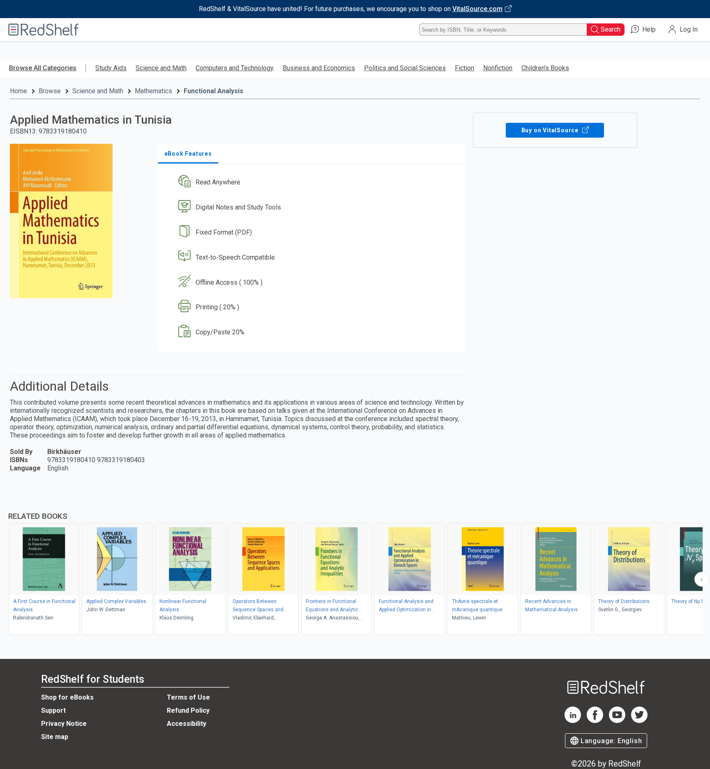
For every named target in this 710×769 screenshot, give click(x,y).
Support (53, 710)
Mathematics (153, 91)
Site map (54, 737)
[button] (312, 182)
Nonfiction (497, 68)
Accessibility (186, 724)
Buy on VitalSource (550, 130)
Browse (50, 91)
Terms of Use (188, 697)
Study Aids (111, 68)
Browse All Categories (42, 68)
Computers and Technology (235, 68)
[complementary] (355, 563)
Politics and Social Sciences (405, 68)
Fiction (464, 68)
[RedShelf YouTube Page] (617, 721)
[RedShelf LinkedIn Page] (573, 721)
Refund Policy (188, 710)
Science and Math (161, 68)
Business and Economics (319, 68)
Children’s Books (545, 68)
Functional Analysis (213, 91)
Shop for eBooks (67, 697)
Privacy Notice (64, 724)
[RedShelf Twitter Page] (639, 721)
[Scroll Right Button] (701, 579)
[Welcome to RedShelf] (43, 29)
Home (18, 91)
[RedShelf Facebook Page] (595, 721)
